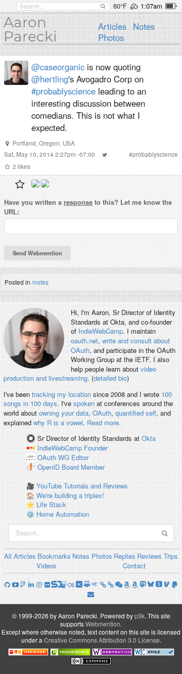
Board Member (83, 467)
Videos (46, 565)
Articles (112, 26)
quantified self (135, 413)
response (78, 202)
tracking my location (61, 394)
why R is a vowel (58, 422)
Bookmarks (54, 556)
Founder (96, 448)
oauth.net (84, 340)
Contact (134, 565)
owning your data (63, 413)
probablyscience (155, 154)
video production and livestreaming (80, 373)
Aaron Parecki (30, 29)
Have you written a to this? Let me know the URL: (88, 207)
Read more (103, 422)
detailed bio (110, 378)
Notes (144, 26)
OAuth (102, 413)
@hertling (49, 79)
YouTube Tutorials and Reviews (82, 485)
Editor (79, 457)
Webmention (102, 623)
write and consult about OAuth (120, 345)
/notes (40, 282)
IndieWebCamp (100, 331)
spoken (84, 403)
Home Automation (62, 514)
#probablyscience (63, 91)
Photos (111, 37)
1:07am (151, 6)
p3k (139, 615)
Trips (171, 556)
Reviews (149, 556)
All (8, 556)
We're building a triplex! (70, 495)
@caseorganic (57, 67)
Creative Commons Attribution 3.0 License (102, 640)
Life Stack (51, 504)
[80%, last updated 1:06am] (171, 6)
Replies (124, 556)
